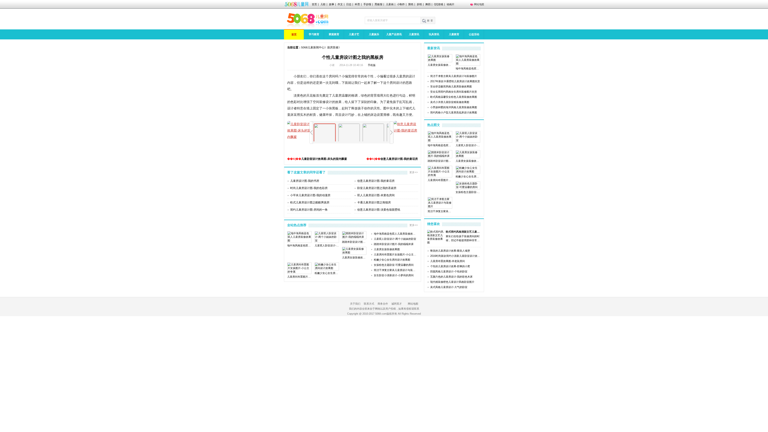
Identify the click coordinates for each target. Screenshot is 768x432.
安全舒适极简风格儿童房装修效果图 (451, 86)
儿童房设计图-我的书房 (304, 180)
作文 (340, 4)
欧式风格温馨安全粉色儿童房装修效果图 (453, 96)
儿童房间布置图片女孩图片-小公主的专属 (396, 254)
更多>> (413, 172)
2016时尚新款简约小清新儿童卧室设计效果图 (455, 255)
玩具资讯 (434, 34)
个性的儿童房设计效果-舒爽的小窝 (450, 266)
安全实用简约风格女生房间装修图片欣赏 (453, 91)
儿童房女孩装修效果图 (387, 249)
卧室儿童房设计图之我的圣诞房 (376, 188)
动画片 (450, 4)
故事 (331, 4)
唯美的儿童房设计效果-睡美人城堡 (450, 250)
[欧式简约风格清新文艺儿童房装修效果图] (435, 242)
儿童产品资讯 (394, 34)
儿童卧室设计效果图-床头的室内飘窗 (324, 158)
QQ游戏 (438, 4)
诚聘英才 (396, 303)
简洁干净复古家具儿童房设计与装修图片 (396, 270)
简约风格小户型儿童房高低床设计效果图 (453, 112)
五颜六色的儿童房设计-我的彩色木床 (451, 276)
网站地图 (479, 4)
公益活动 (474, 34)
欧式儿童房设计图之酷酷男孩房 (309, 202)
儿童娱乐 (374, 34)
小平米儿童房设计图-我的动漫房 (310, 195)
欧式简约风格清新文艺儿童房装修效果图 (463, 231)
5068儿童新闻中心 (312, 47)
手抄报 (367, 4)
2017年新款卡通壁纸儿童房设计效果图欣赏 (455, 81)
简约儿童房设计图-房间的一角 (309, 209)
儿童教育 (454, 34)
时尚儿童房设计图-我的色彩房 (309, 188)
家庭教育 (334, 34)
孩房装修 (332, 47)
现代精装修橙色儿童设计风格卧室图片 (452, 281)
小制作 (401, 4)
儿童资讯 (414, 34)
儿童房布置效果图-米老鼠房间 (447, 261)
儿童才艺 (354, 34)
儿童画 (390, 4)
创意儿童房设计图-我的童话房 (399, 158)
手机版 (372, 65)
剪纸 (410, 4)
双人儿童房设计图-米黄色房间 (376, 195)
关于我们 (355, 303)
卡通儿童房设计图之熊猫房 (374, 202)
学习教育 (314, 34)
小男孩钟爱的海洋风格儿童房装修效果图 (453, 107)
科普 (357, 4)
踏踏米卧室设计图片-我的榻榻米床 (394, 244)
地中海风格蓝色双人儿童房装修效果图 (396, 233)
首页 (314, 4)
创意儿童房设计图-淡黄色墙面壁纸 (378, 209)
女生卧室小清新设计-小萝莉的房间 (394, 275)
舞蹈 (428, 4)
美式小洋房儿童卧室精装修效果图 (449, 102)
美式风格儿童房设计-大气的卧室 (448, 287)
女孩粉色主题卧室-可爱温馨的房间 (394, 264)
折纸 (419, 4)
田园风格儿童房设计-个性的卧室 (448, 271)
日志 (348, 4)
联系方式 (369, 303)
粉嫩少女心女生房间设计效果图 (392, 259)
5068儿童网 (296, 4)
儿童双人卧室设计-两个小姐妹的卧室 (395, 238)
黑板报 (378, 4)
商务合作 (383, 303)
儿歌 (323, 4)
